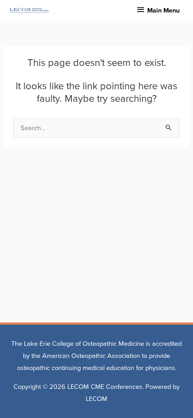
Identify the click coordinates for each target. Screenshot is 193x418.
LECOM (96, 399)
